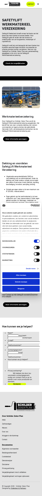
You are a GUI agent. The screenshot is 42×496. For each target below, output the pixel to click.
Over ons (5, 431)
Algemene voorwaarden (10, 449)
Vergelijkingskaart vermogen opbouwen (15, 476)
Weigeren (21, 289)
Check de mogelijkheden (15, 63)
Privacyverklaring (8, 468)
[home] (13, 4)
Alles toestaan (21, 275)
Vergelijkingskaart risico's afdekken (14, 472)
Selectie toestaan (21, 282)
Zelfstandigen (6, 424)
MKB (4, 420)
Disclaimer (5, 464)
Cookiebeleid (6, 456)
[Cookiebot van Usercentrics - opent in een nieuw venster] (31, 205)
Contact (30, 4)
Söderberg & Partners (18, 488)
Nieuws (4, 428)
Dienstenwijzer (7, 460)
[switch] (37, 247)
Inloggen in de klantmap (10, 435)
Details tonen (30, 268)
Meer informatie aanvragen (16, 139)
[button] (38, 4)
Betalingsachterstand (9, 453)
